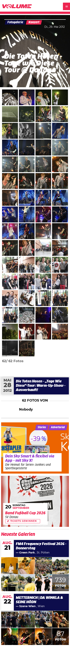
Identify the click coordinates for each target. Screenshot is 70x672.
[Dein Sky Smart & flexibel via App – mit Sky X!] (35, 448)
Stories (42, 427)
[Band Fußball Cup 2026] (35, 501)
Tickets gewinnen (23, 521)
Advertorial (58, 427)
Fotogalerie (15, 22)
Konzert (34, 22)
